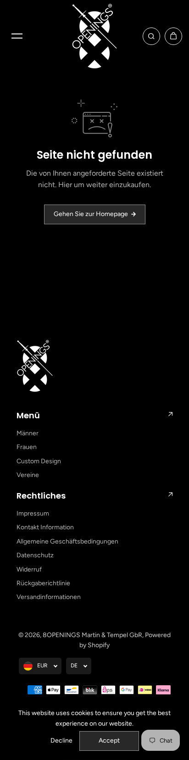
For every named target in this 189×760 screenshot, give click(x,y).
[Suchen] (151, 36)
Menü (28, 415)
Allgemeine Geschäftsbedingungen (67, 541)
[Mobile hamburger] (17, 36)
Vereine (28, 475)
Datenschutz (35, 555)
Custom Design (39, 461)
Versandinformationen (49, 597)
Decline (61, 740)
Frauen (27, 447)
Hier (65, 184)
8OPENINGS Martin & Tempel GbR (92, 635)
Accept (109, 740)
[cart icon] (173, 36)
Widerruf (29, 569)
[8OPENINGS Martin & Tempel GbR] (94, 36)
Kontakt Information (45, 527)
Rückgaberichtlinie (43, 583)
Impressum (33, 513)
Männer (28, 433)
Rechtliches (41, 495)
